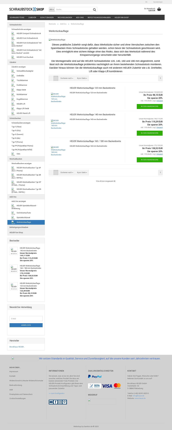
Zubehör (32, 17)
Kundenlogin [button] (158, 2)
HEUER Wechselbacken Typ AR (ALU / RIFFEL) (26, 176)
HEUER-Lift (20, 104)
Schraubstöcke (17, 17)
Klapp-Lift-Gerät (22, 109)
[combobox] (67, 78)
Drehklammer (21, 85)
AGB (11, 390)
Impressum (13, 371)
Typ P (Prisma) (17, 142)
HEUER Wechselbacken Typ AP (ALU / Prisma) (26, 169)
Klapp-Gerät (21, 90)
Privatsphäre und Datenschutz (21, 394)
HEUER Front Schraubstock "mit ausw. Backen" (26, 44)
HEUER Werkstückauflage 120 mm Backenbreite (92, 88)
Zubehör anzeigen (19, 67)
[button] (145, 2)
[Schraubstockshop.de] (27, 9)
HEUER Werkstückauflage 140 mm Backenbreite (92, 114)
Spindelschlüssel (23, 217)
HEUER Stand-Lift (23, 113)
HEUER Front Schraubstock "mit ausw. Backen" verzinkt (26, 51)
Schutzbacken (47, 17)
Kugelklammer (22, 99)
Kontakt (12, 376)
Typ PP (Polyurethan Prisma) (22, 146)
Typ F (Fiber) (17, 127)
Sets (18, 154)
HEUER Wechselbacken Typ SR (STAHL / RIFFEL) (26, 190)
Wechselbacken (65, 17)
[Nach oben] (165, 426)
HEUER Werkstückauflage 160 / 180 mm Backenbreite (95, 141)
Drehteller (20, 76)
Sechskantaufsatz (23, 213)
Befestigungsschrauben (99, 17)
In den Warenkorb (149, 106)
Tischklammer (22, 80)
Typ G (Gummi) (17, 134)
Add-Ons (80, 17)
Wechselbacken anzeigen (22, 163)
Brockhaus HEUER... (17, 347)
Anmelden (26, 325)
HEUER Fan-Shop (122, 17)
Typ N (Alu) (16, 138)
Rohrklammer (21, 94)
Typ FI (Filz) (16, 130)
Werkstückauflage (23, 222)
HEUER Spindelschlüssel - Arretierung (24, 207)
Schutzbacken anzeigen (21, 123)
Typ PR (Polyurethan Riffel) (22, 150)
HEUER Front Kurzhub (24, 57)
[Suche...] (94, 9)
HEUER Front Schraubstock (27, 38)
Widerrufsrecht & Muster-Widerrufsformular (26, 381)
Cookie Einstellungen (17, 398)
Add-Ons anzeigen (19, 201)
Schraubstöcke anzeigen (21, 29)
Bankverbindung (15, 385)
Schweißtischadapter (24, 71)
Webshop (77, 426)
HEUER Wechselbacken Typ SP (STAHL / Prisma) (26, 183)
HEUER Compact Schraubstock (28, 33)
